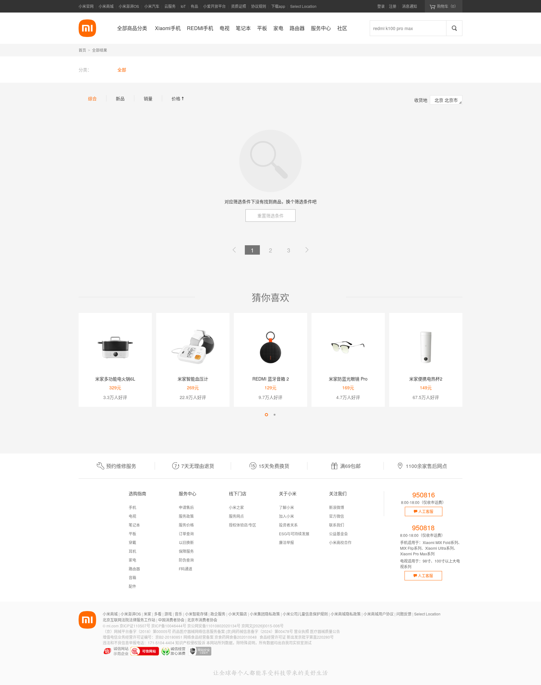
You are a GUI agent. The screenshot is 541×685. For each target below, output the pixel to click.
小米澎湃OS (129, 6)
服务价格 (186, 524)
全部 (121, 69)
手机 (132, 507)
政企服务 (217, 613)
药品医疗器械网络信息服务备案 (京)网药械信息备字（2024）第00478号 (232, 631)
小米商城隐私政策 (346, 613)
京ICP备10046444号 (168, 625)
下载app (278, 8)
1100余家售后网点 (426, 466)
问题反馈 (403, 613)
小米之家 (236, 507)
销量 (148, 98)
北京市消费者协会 (202, 619)
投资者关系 (288, 524)
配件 (132, 586)
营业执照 (301, 631)
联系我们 (336, 524)
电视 (132, 516)
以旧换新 (186, 542)
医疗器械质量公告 (325, 631)
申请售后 (186, 507)
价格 (178, 98)
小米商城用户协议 (378, 613)
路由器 (134, 568)
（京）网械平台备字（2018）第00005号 (137, 631)
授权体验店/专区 (242, 524)
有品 (194, 6)
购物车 (447, 6)
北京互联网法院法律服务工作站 (129, 619)
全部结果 (99, 50)
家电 (132, 560)
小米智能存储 (196, 613)
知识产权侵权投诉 (190, 642)
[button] (266, 414)
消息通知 (409, 6)
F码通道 (185, 568)
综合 (92, 98)
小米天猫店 (237, 613)
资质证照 (238, 6)
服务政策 (186, 516)
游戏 (168, 613)
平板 (132, 533)
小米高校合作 (340, 542)
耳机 (132, 551)
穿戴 (132, 542)
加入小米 (286, 516)
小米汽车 (151, 6)
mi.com (112, 625)
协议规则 (258, 6)
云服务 (170, 6)
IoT (183, 6)
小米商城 (106, 6)
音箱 (132, 577)
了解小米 (286, 507)
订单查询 (186, 533)
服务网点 (236, 516)
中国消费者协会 (171, 619)
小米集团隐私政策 (265, 613)
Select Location (303, 6)
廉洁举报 (286, 542)
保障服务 (186, 551)
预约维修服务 (121, 466)
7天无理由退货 (197, 466)
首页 (82, 50)
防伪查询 (186, 560)
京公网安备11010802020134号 (213, 625)
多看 (158, 613)
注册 (392, 6)
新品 (120, 98)
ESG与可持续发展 (294, 533)
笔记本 (134, 524)
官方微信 (336, 516)
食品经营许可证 (273, 637)
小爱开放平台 (214, 6)
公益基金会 (338, 533)
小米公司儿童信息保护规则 (305, 613)
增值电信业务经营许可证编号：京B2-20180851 (143, 637)
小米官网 (86, 6)
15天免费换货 (274, 466)
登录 (381, 6)
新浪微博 (336, 507)
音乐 (178, 613)
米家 (147, 613)
